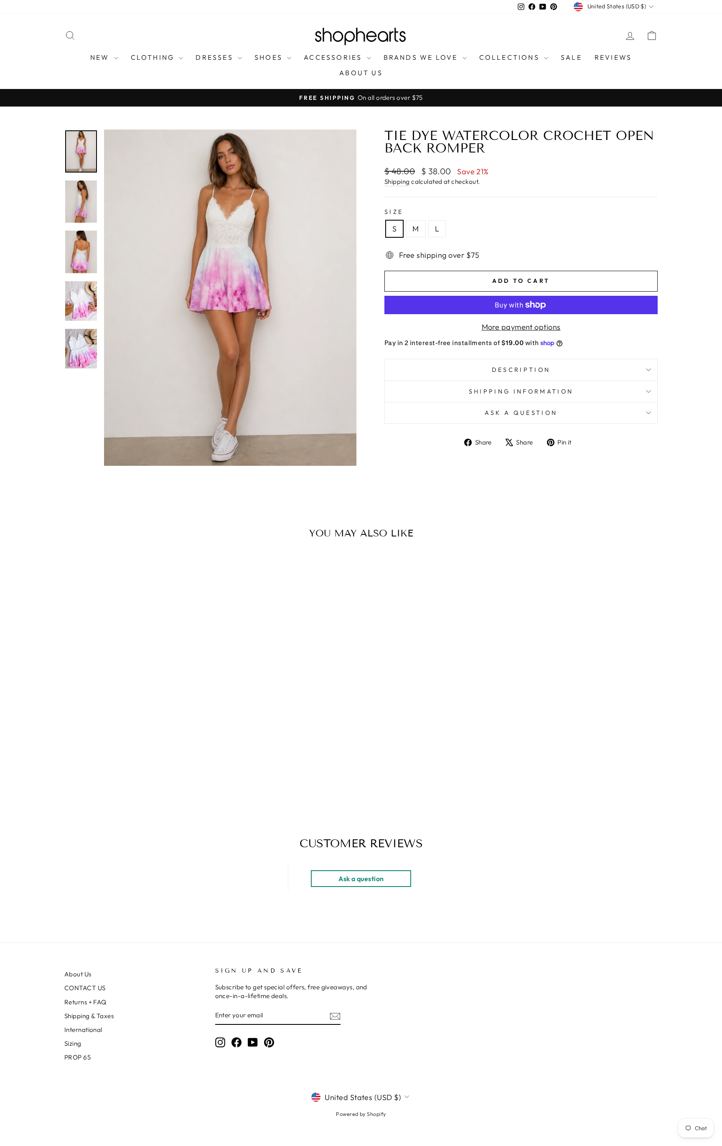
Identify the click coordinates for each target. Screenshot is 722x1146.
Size (393, 212)
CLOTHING (154, 57)
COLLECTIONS (510, 57)
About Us (78, 974)
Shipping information (521, 391)
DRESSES (216, 57)
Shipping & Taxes (89, 1016)
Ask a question (521, 413)
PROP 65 (77, 1057)
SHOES (269, 57)
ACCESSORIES (334, 57)
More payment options (521, 327)
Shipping (397, 181)
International (83, 1030)
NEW (101, 57)
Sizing (72, 1043)
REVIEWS (613, 57)
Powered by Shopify (361, 1113)
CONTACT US (85, 988)
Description (521, 370)
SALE (571, 57)
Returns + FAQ (85, 1002)
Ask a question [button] (361, 878)
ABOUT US (361, 73)
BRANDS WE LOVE (422, 57)
